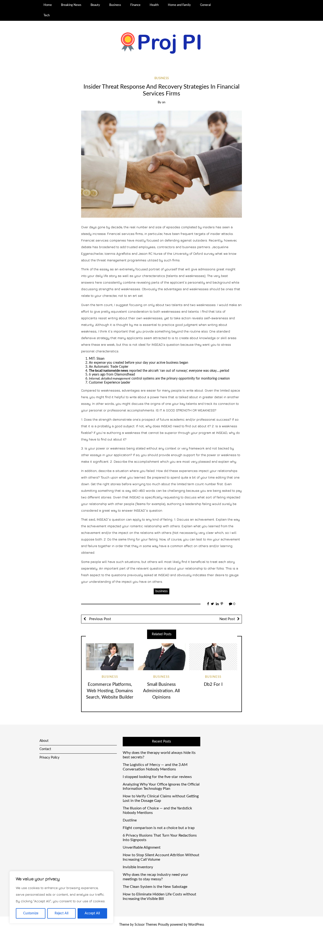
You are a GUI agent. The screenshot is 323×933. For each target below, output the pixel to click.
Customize (30, 913)
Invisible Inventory (138, 867)
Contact (45, 749)
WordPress (196, 924)
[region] (61, 897)
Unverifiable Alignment (142, 847)
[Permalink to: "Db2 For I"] (213, 656)
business (161, 591)
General (205, 5)
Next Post (227, 619)
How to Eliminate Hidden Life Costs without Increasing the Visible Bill (159, 896)
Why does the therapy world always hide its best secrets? (159, 755)
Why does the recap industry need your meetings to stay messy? (155, 877)
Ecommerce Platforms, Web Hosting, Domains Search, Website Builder (109, 691)
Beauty (95, 5)
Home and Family (179, 5)
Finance (135, 5)
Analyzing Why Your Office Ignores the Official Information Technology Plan (161, 786)
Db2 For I (213, 684)
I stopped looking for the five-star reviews (157, 777)
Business (115, 5)
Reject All (61, 913)
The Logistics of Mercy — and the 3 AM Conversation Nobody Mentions (155, 767)
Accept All (92, 913)
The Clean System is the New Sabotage (155, 887)
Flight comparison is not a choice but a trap (159, 828)
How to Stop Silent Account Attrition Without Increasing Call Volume (161, 857)
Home (48, 5)
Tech (47, 15)
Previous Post (99, 619)
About (43, 741)
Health (154, 5)
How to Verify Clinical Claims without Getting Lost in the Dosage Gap (161, 798)
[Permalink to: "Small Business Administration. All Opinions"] (161, 656)
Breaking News (71, 5)
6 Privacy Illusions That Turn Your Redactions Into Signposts (160, 838)
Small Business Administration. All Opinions (161, 691)
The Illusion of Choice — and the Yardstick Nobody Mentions (157, 810)
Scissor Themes (146, 924)
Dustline (130, 820)
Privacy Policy (49, 757)
